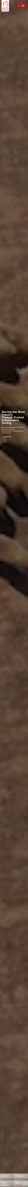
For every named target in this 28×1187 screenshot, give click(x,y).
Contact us (7, 437)
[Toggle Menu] (22, 6)
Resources (20, 1176)
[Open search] (19, 6)
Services (5, 1176)
